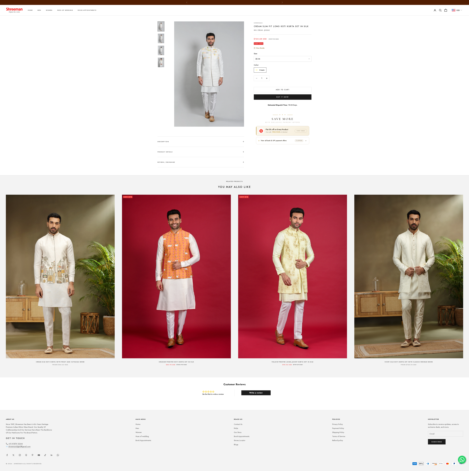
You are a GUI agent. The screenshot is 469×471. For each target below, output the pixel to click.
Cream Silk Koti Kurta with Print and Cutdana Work (60, 362)
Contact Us (238, 424)
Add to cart (283, 89)
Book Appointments (87, 10)
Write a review (256, 392)
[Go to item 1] (161, 26)
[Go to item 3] (161, 50)
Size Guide (260, 48)
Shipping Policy (338, 432)
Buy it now (283, 97)
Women (49, 10)
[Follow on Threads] (26, 455)
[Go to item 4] (161, 62)
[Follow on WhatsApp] (58, 455)
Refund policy (337, 440)
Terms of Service (338, 436)
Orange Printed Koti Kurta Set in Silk (176, 362)
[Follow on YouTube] (39, 455)
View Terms (301, 131)
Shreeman (258, 23)
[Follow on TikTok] (45, 455)
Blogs (236, 444)
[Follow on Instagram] (20, 455)
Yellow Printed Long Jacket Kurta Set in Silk (293, 362)
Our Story (237, 432)
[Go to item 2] (161, 38)
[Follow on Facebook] (7, 455)
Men (39, 10)
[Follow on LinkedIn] (51, 455)
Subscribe (437, 442)
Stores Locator (239, 440)
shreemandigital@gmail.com (19, 446)
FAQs (236, 428)
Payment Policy (338, 428)
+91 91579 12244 (15, 443)
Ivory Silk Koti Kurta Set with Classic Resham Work (409, 362)
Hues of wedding (65, 10)
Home (30, 10)
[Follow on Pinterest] (32, 455)
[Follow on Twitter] (13, 455)
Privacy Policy (337, 424)
